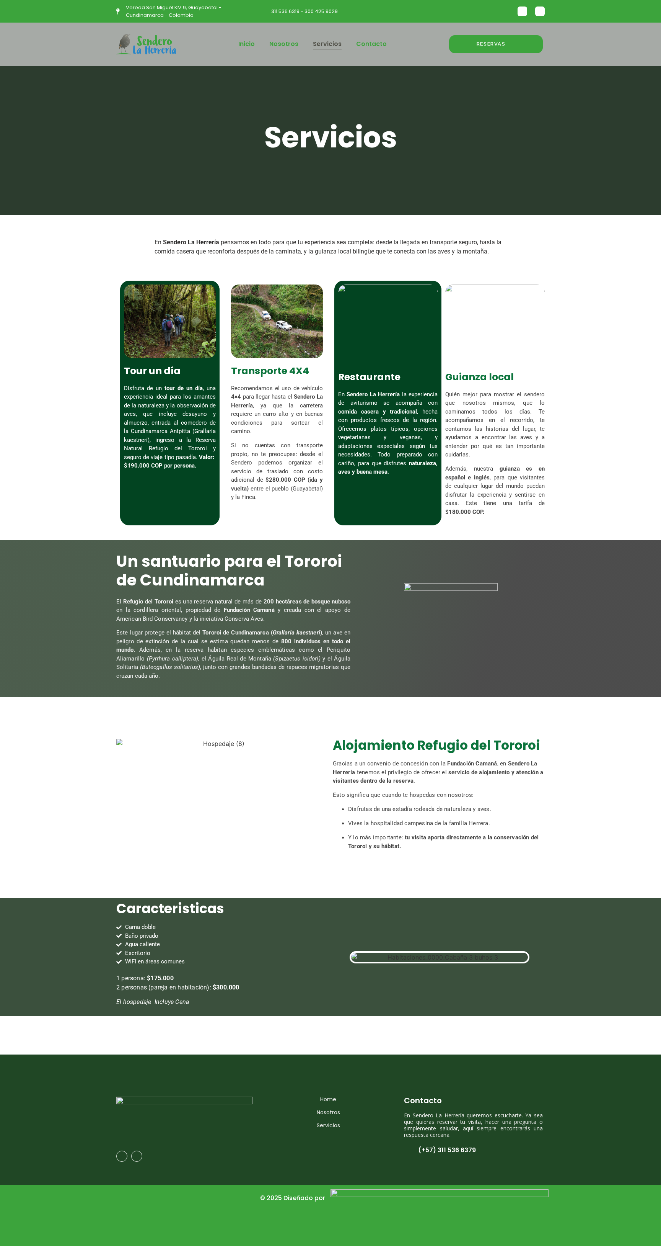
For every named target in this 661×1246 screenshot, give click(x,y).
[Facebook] (540, 11)
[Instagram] (522, 11)
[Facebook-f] (121, 1156)
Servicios (327, 43)
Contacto (371, 43)
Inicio (246, 43)
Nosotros (283, 43)
